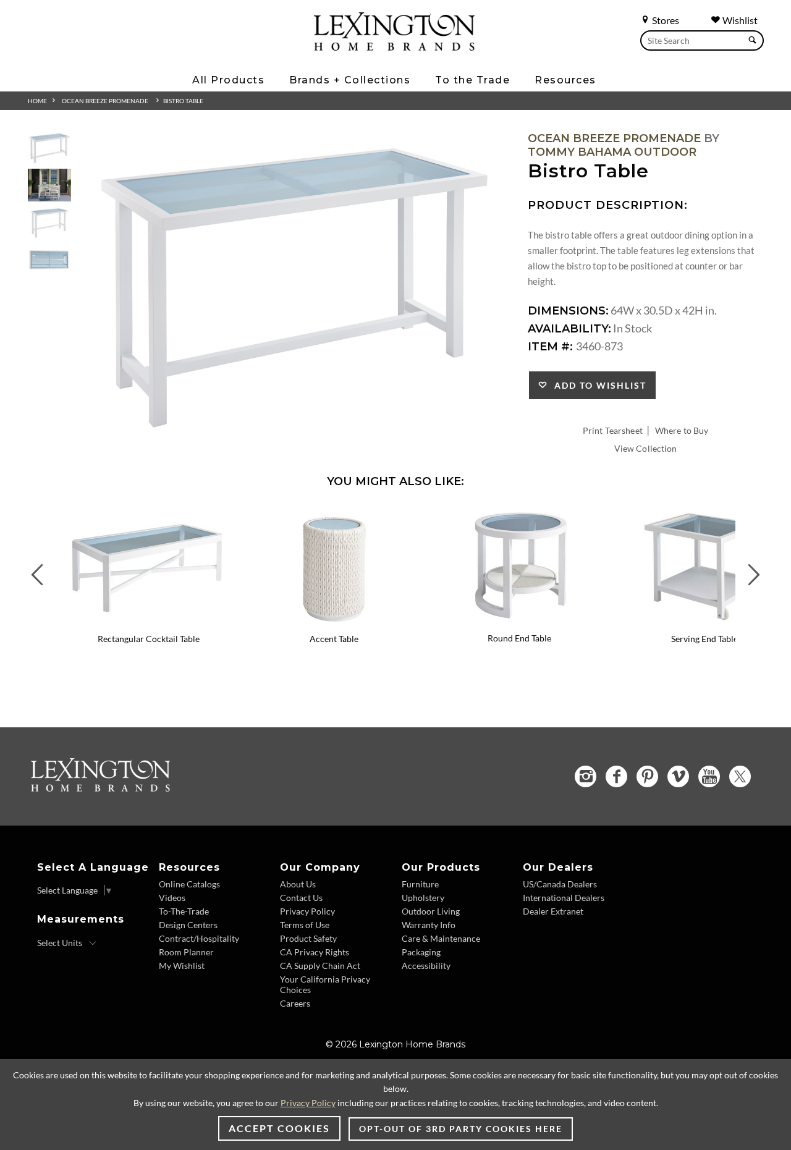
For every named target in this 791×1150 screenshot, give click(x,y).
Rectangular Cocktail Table (149, 638)
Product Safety (308, 938)
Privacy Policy (307, 911)
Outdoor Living (431, 911)
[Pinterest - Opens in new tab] (647, 776)
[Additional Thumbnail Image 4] (49, 259)
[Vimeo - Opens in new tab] (678, 776)
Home (37, 100)
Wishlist (739, 20)
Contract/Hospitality (199, 938)
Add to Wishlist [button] (597, 385)
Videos (172, 897)
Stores (664, 20)
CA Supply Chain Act (320, 965)
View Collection (645, 448)
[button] (231, 514)
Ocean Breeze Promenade (105, 100)
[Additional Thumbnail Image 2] (49, 185)
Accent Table (334, 638)
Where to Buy (682, 430)
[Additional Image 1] (295, 287)
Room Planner (186, 952)
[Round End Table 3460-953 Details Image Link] (519, 621)
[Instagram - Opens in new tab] (585, 776)
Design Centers (188, 925)
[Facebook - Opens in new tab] (616, 776)
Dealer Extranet (553, 911)
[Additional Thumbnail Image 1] (49, 148)
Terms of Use (304, 925)
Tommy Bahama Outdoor (612, 152)
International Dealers (563, 897)
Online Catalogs (189, 884)
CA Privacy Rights (314, 952)
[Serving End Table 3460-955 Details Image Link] (704, 622)
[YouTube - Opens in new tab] (709, 776)
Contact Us (301, 897)
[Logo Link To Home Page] (394, 46)
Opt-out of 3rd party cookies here (460, 1128)
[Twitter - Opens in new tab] (740, 776)
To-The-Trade (184, 911)
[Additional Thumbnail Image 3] (49, 222)
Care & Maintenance (441, 938)
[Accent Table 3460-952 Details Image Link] (333, 622)
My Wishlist (182, 965)
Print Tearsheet (613, 430)
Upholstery (423, 897)
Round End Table (519, 638)
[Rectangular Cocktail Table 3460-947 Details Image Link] (148, 622)
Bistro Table (183, 100)
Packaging (421, 952)
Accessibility (426, 965)
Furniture (420, 884)
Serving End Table (704, 638)
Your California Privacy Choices (325, 984)
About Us (298, 884)
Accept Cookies (279, 1128)
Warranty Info (428, 925)
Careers (295, 1003)
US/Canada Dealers (560, 884)
